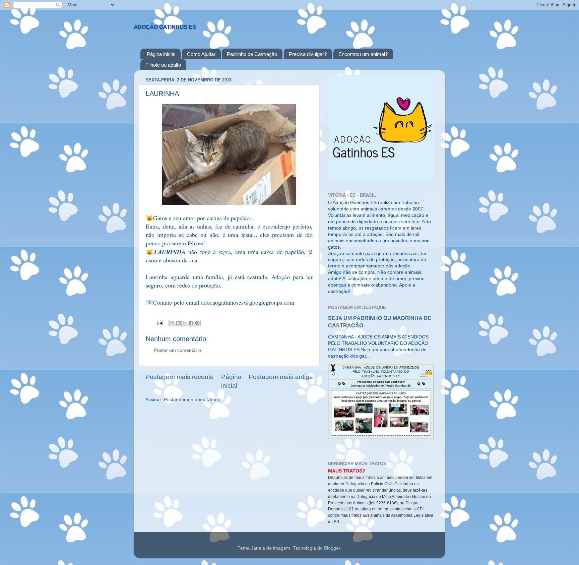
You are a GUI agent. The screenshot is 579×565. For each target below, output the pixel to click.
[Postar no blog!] (178, 323)
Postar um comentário (177, 350)
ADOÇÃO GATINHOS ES (165, 27)
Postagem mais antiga (281, 376)
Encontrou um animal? (363, 54)
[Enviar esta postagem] (160, 322)
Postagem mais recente (179, 376)
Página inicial (161, 54)
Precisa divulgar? (308, 54)
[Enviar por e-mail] (172, 323)
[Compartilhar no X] (184, 323)
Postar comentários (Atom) (192, 399)
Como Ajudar (201, 54)
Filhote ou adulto (163, 65)
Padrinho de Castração (252, 54)
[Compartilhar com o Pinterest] (197, 323)
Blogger (332, 548)
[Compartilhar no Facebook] (191, 323)
